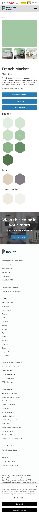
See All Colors (6, 310)
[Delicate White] (20, 199)
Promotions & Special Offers (11, 291)
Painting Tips (6, 272)
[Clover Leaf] (8, 160)
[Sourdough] (8, 179)
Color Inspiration (7, 265)
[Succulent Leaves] (20, 147)
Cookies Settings (19, 498)
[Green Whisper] (8, 123)
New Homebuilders (8, 416)
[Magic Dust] (20, 179)
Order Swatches (7, 401)
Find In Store (19, 108)
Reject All (19, 504)
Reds (3, 318)
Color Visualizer (7, 371)
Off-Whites (5, 355)
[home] (9, 8)
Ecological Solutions (8, 461)
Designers (5, 408)
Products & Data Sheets (10, 465)
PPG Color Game (7, 382)
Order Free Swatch (19, 95)
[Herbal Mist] (20, 123)
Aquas (4, 333)
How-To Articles (7, 268)
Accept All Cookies (19, 510)
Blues (4, 336)
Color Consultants (8, 378)
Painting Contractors (8, 405)
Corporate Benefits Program (11, 397)
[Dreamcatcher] (8, 135)
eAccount (5, 457)
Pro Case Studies (7, 431)
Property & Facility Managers (11, 427)
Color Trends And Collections (11, 367)
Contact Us (5, 454)
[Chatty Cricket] (8, 147)
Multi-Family (6, 423)
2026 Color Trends (8, 302)
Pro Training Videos (8, 435)
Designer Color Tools (9, 374)
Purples (4, 314)
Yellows (4, 325)
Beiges (4, 348)
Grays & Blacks (7, 352)
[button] (35, 8)
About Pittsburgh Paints (9, 450)
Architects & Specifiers (9, 393)
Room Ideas (6, 276)
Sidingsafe (5, 306)
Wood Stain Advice (8, 280)
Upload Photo (19, 237)
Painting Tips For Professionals (12, 439)
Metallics (5, 340)
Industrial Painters (8, 412)
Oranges (5, 321)
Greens (4, 329)
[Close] (36, 486)
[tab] (7, 53)
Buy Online (19, 101)
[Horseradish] (8, 199)
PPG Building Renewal (9, 420)
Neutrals (4, 344)
